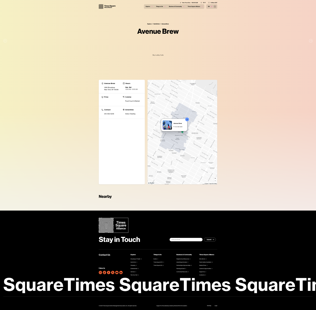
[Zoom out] (215, 181)
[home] (107, 6)
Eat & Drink (157, 24)
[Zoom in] (215, 178)
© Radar (206, 183)
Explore (149, 24)
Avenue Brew (165, 24)
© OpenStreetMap (213, 183)
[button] (149, 6)
